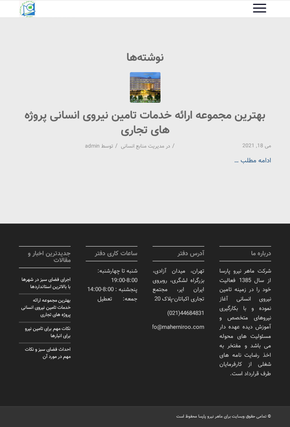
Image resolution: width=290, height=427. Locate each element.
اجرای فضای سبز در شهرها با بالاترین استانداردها (46, 283)
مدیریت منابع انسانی (142, 146)
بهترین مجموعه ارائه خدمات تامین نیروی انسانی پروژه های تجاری (145, 123)
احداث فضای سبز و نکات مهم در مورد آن (48, 353)
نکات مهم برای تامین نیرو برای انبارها (48, 332)
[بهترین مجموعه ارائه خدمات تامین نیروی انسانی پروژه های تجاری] (145, 87)
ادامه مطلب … (252, 161)
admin (92, 146)
